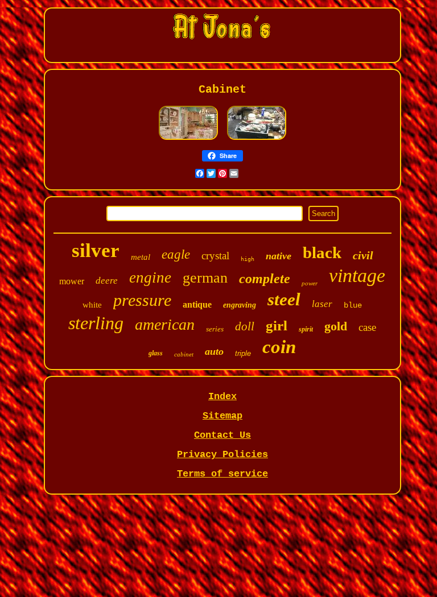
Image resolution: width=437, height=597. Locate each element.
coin (279, 347)
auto (214, 351)
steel (283, 299)
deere (107, 280)
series (215, 329)
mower (71, 281)
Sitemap (222, 416)
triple (243, 353)
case (367, 327)
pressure (142, 300)
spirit (306, 329)
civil (363, 255)
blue (353, 305)
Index (222, 396)
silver (95, 250)
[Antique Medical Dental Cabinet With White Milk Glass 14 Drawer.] (256, 139)
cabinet (183, 354)
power (310, 283)
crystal (215, 256)
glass (156, 353)
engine (150, 277)
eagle (176, 254)
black (322, 252)
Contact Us (222, 435)
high (247, 259)
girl (276, 325)
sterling (95, 323)
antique (197, 304)
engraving (239, 305)
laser (322, 303)
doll (244, 326)
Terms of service (222, 474)
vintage (357, 275)
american (165, 324)
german (205, 278)
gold (335, 326)
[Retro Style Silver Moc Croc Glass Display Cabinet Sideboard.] (188, 139)
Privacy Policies (222, 454)
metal (140, 257)
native (278, 256)
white (92, 304)
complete (264, 278)
